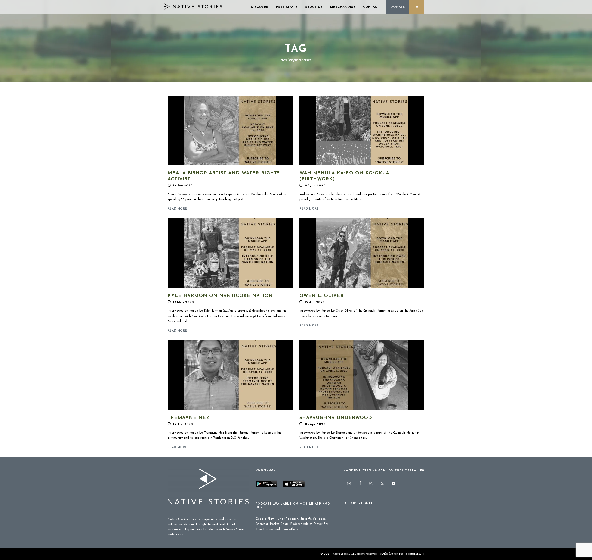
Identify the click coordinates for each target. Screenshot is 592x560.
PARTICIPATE (286, 7)
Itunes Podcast (286, 518)
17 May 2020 (183, 302)
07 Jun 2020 (315, 185)
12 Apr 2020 (183, 424)
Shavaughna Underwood (335, 418)
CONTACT (371, 7)
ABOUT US (314, 7)
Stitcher (319, 518)
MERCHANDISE (342, 7)
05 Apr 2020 (315, 424)
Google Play (265, 518)
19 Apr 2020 (315, 302)
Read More (177, 208)
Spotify (305, 518)
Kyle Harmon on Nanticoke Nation (220, 296)
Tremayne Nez (189, 418)
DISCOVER (259, 7)
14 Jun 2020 (183, 185)
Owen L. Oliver (321, 296)
